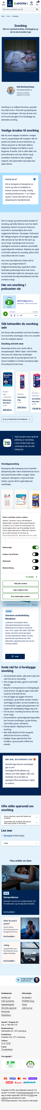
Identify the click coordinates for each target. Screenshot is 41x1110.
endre (31, 1095)
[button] (20, 817)
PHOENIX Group (28, 1001)
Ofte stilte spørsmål (8, 1008)
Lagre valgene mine (20, 590)
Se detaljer (30, 577)
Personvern (5, 1012)
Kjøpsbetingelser (7, 1005)
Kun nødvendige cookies (20, 596)
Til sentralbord (6, 1049)
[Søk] (37, 9)
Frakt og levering (7, 1001)
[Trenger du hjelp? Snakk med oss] (37, 980)
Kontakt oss (5, 997)
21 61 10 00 (5, 1043)
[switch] (35, 554)
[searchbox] (18, 9)
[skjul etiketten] (18, 980)
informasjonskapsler (25, 1093)
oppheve (4, 1098)
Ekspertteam (6, 1015)
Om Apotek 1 (27, 997)
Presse (24, 1005)
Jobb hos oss (27, 1008)
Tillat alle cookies (20, 583)
